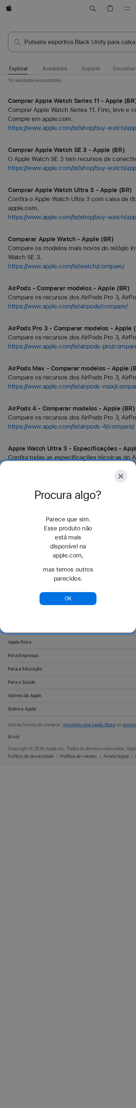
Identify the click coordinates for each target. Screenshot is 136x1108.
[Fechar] (121, 476)
